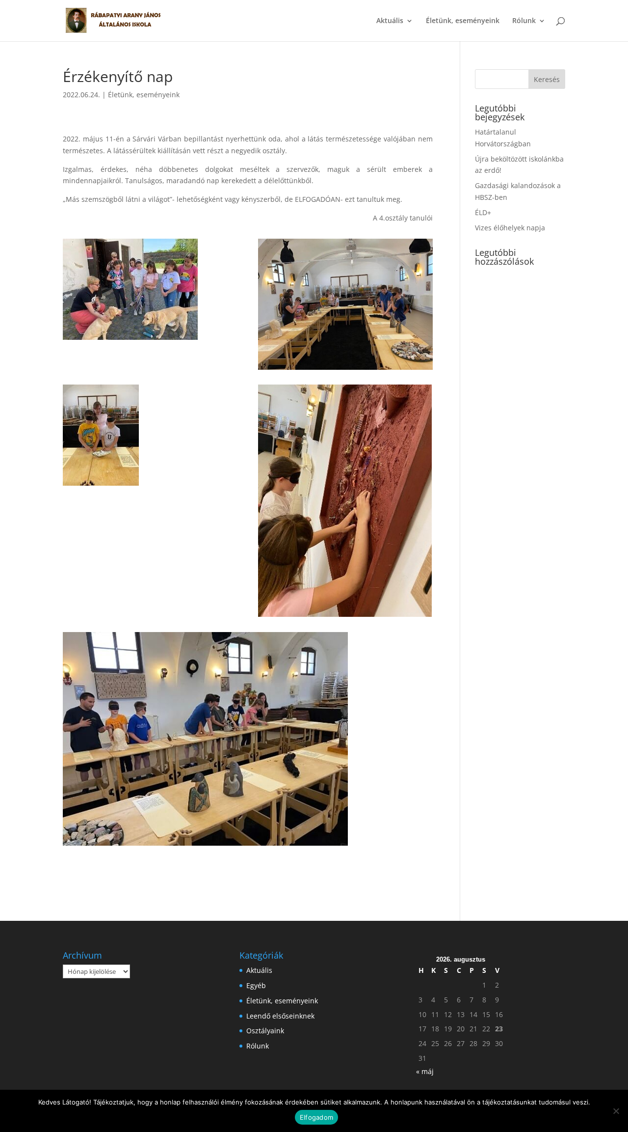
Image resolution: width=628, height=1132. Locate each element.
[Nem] (616, 1111)
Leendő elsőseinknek (280, 1016)
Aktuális (389, 21)
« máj (425, 1071)
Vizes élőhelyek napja (510, 227)
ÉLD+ (483, 212)
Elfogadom (316, 1117)
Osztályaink (265, 1030)
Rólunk (524, 21)
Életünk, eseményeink (462, 21)
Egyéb (256, 985)
